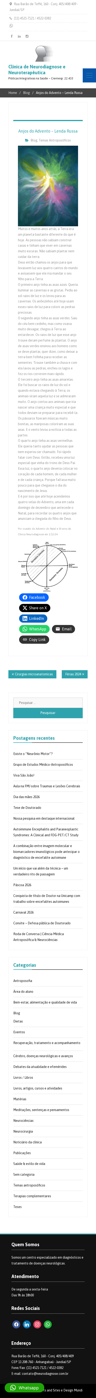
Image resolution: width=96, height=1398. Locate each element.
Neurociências (23, 1121)
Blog (34, 140)
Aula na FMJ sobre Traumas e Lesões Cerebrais (46, 786)
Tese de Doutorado (27, 808)
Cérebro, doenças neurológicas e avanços (43, 1056)
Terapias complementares (32, 1196)
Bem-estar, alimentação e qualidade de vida (45, 1002)
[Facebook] (11, 36)
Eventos (19, 1032)
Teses (17, 1207)
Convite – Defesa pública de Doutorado (42, 923)
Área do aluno (23, 991)
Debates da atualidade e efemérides (40, 1067)
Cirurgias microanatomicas (34, 674)
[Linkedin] (19, 36)
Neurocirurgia (23, 1131)
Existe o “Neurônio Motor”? (33, 754)
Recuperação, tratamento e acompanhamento (46, 1043)
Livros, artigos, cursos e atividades (37, 1088)
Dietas (18, 1021)
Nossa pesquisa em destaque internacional (44, 818)
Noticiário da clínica (27, 1142)
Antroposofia (22, 981)
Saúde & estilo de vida (29, 1164)
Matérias (19, 1099)
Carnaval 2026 (23, 912)
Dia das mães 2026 (26, 797)
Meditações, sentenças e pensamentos (41, 1110)
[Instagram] (27, 36)
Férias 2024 (73, 674)
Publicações (22, 1153)
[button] (24, 1387)
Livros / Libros (23, 1077)
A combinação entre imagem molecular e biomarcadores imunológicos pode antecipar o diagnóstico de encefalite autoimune (46, 851)
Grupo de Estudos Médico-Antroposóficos (43, 764)
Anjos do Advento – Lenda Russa (48, 131)
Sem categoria (23, 1174)
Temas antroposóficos (55, 140)
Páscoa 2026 (22, 885)
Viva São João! (23, 775)
